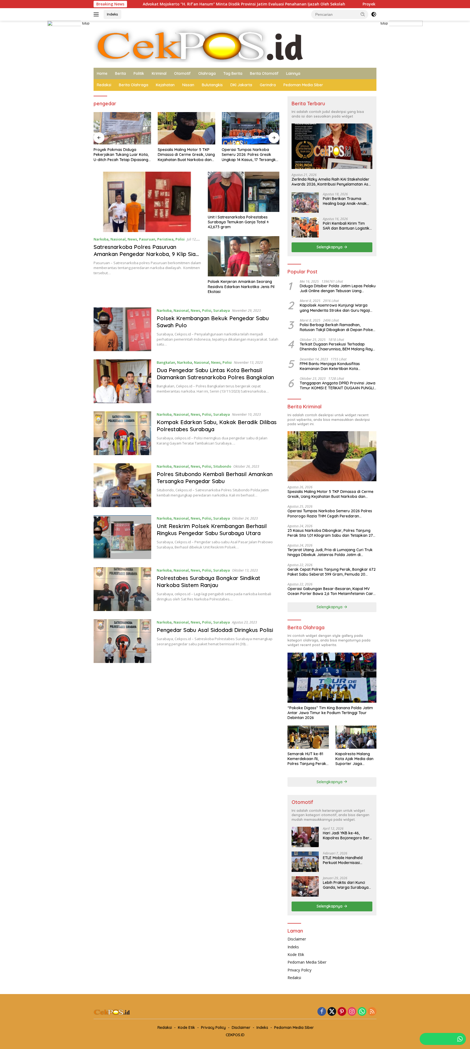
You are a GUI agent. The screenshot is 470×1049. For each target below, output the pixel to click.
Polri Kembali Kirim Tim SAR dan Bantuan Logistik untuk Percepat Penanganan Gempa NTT (346, 226)
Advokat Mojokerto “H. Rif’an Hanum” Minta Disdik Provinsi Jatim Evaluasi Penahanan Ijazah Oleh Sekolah (176, 4)
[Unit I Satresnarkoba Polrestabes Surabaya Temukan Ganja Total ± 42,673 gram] (243, 192)
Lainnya (293, 73)
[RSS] (372, 1012)
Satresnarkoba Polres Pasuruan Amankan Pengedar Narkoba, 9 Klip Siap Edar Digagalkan (146, 253)
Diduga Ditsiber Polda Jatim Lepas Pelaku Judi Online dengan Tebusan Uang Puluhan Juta (338, 288)
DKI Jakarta (241, 84)
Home (102, 73)
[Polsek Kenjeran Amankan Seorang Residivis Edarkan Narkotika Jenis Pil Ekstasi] (243, 256)
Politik (139, 73)
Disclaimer (296, 939)
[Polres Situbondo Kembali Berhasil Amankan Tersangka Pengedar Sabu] (122, 485)
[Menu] (97, 14)
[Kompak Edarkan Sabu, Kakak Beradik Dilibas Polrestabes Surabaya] (122, 433)
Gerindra (268, 84)
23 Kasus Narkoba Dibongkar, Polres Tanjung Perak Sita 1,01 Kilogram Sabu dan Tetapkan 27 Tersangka (330, 533)
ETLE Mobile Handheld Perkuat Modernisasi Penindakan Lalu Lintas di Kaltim (346, 860)
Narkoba (101, 239)
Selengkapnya (330, 247)
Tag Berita (232, 73)
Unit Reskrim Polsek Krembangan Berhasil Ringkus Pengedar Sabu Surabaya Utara (212, 529)
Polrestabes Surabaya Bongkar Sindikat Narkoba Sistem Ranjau (208, 581)
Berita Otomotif (264, 73)
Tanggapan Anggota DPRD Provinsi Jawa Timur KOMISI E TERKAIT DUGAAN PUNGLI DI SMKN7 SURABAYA (337, 385)
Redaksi (104, 84)
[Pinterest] (342, 1012)
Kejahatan (165, 84)
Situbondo (222, 466)
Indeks (112, 14)
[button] (362, 14)
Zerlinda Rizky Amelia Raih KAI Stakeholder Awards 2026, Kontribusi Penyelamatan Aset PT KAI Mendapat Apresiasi (332, 182)
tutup (85, 23)
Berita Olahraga (133, 84)
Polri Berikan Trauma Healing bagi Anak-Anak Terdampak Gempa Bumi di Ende (346, 201)
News (132, 239)
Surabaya (221, 310)
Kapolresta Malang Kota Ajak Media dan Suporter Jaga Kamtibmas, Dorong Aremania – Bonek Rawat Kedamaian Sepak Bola (354, 758)
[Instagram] (352, 1012)
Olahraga (207, 73)
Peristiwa (165, 239)
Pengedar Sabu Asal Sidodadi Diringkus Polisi (215, 630)
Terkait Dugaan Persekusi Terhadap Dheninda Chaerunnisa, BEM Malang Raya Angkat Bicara (337, 346)
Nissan (188, 84)
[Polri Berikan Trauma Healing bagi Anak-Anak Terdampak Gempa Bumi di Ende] (305, 202)
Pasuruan (147, 239)
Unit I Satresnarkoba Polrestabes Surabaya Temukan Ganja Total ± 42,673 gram (238, 222)
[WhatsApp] (362, 1012)
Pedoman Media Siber (303, 84)
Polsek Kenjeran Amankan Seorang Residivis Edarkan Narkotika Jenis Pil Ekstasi (241, 286)
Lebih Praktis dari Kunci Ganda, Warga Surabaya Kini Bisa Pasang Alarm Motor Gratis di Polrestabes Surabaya (346, 885)
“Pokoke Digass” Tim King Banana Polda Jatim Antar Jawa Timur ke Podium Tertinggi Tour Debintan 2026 (330, 712)
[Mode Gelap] (373, 14)
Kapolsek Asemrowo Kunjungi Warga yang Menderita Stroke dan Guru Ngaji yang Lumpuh (335, 308)
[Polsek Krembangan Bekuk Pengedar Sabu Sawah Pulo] (122, 329)
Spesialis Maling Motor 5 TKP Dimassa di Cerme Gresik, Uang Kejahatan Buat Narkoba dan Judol (186, 154)
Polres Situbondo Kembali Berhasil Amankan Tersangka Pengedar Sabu (215, 478)
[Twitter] (331, 1012)
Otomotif (182, 73)
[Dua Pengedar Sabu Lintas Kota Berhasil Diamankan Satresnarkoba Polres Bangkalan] (122, 381)
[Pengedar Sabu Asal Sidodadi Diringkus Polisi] (122, 641)
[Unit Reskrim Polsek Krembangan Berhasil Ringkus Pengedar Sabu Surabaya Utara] (122, 537)
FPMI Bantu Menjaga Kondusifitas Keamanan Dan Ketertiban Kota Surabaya (330, 366)
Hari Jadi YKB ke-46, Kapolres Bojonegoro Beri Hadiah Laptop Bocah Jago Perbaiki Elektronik (346, 835)
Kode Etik (295, 954)
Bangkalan (166, 362)
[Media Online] (235, 43)
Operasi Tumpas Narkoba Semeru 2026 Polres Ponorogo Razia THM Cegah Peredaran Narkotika (329, 513)
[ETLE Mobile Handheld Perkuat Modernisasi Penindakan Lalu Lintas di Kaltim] (305, 861)
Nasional (118, 239)
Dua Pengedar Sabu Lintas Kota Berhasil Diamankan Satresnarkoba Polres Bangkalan (215, 374)
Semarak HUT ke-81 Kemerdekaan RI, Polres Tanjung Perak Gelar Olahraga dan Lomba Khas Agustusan (306, 758)
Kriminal (159, 73)
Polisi (180, 239)
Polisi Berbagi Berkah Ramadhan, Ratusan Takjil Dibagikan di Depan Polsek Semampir (337, 327)
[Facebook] (321, 1012)
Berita (120, 73)
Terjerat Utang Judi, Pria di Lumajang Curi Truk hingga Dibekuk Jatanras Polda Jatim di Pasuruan (330, 552)
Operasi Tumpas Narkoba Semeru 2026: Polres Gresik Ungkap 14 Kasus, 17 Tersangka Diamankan (250, 154)
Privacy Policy (299, 970)
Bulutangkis (212, 84)
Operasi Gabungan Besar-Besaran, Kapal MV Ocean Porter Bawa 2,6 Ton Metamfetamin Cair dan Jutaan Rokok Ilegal (330, 591)
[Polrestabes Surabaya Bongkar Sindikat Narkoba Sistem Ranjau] (122, 589)
